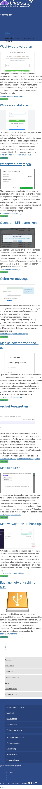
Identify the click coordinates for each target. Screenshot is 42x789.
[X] (6, 779)
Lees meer (4, 99)
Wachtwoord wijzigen (15, 164)
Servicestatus (12, 724)
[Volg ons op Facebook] (6, 775)
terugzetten (35, 459)
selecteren (18, 397)
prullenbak (11, 573)
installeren (4, 155)
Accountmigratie (11, 694)
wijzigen (19, 213)
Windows (27, 155)
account (3, 96)
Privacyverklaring (13, 760)
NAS (8, 634)
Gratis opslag (11, 749)
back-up (3, 397)
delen (2, 269)
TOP (2, 787)
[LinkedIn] (6, 777)
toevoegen (16, 269)
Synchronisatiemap (12, 677)
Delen (7, 683)
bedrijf (9, 334)
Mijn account (9, 666)
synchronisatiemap (22, 459)
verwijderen (19, 573)
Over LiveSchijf (12, 754)
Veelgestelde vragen (14, 730)
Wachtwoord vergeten (16, 47)
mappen (10, 515)
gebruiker (15, 334)
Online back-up (10, 671)
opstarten (19, 155)
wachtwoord (18, 96)
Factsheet (10, 713)
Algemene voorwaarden (15, 737)
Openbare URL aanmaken (18, 223)
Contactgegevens (13, 743)
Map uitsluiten (10, 468)
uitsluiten (17, 515)
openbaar (8, 269)
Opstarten (8, 660)
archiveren (4, 459)
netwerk (13, 634)
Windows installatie (14, 105)
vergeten (10, 96)
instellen (12, 155)
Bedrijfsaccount (11, 689)
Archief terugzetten (14, 406)
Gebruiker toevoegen (15, 279)
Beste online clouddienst (15, 707)
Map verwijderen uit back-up (20, 524)
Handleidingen (12, 719)
